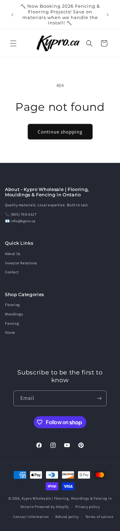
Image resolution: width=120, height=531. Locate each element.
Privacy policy (87, 506)
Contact (12, 272)
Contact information (31, 516)
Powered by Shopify (52, 506)
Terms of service (99, 516)
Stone (10, 332)
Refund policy (67, 516)
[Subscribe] (99, 398)
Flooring (12, 304)
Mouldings (14, 314)
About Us (13, 253)
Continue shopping (60, 131)
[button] (13, 43)
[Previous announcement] (12, 14)
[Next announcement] (107, 14)
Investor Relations (21, 263)
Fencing (12, 323)
